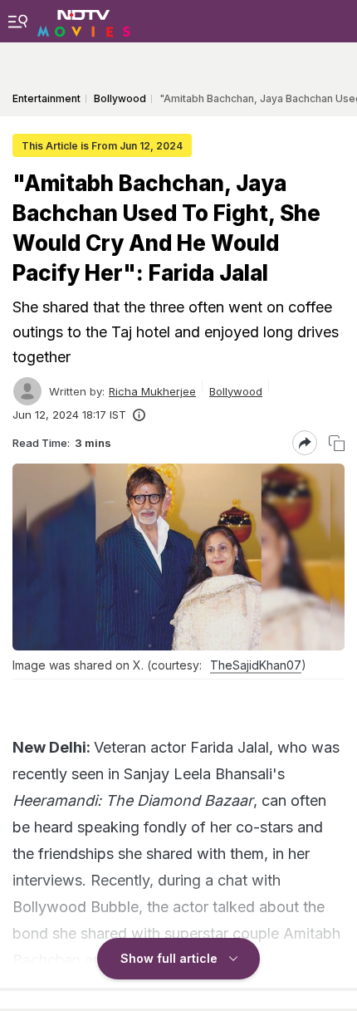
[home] (83, 21)
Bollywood (235, 391)
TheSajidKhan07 (255, 665)
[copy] (337, 443)
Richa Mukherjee (152, 391)
